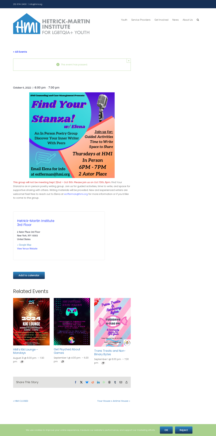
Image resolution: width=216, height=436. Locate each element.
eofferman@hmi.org (76, 194)
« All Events (20, 51)
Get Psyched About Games (67, 351)
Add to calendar (29, 275)
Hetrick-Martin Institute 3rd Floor (35, 222)
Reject (184, 430)
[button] (198, 19)
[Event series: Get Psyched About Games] (63, 362)
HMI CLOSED (21, 401)
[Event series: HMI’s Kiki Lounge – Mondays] (22, 362)
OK (166, 430)
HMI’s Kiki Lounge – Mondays (25, 351)
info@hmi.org (35, 4)
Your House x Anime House (112, 401)
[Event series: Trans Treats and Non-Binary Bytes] (103, 363)
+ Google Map (24, 244)
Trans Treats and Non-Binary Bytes (110, 352)
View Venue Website (27, 248)
